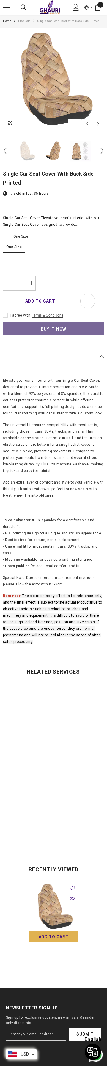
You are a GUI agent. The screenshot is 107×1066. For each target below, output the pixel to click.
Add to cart (40, 301)
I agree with (20, 315)
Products (24, 21)
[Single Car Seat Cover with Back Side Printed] (53, 906)
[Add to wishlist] (87, 301)
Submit (85, 1034)
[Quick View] (72, 898)
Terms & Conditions (47, 315)
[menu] (6, 7)
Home (7, 21)
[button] (89, 7)
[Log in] (76, 7)
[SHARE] (99, 301)
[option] (53, 79)
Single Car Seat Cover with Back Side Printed (53, 956)
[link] (53, 831)
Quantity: (10, 271)
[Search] (23, 7)
